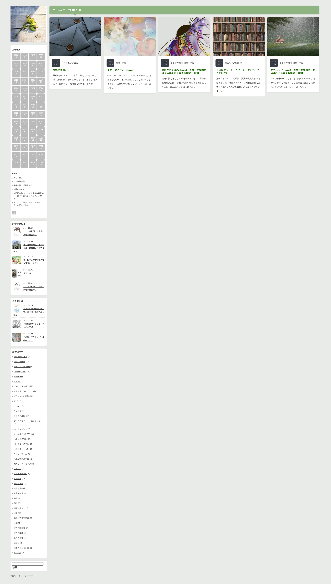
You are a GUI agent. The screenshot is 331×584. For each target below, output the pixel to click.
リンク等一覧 (19, 181)
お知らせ (17, 381)
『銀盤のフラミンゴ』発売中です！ (33, 338)
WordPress (18, 376)
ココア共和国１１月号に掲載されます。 (33, 233)
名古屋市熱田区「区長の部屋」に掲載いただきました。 (28, 248)
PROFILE (17, 178)
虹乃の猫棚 (18, 538)
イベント (17, 406)
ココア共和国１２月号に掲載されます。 (33, 288)
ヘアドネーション (21, 449)
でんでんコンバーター (23, 391)
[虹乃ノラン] (28, 41)
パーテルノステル (21, 444)
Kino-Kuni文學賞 (20, 357)
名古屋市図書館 (20, 474)
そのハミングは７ (21, 386)
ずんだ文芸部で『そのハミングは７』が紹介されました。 (27, 203)
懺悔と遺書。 (60, 70)
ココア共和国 (19, 416)
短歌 (16, 513)
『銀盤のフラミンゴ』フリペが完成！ (33, 325)
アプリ (16, 401)
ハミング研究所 (20, 439)
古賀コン (17, 469)
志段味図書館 (19, 488)
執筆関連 (17, 479)
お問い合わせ (19, 189)
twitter (14, 212)
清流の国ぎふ (19, 508)
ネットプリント (20, 429)
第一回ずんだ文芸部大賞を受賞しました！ (33, 261)
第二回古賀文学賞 (21, 518)
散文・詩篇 (18, 493)
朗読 (16, 503)
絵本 (16, 523)
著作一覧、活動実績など (23, 185)
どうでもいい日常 (21, 396)
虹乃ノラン (16, 576)
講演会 (16, 543)
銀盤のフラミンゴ (21, 548)
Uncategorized (20, 371)
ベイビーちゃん (20, 454)
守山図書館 (18, 484)
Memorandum (19, 362)
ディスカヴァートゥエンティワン (28, 421)
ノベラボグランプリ (22, 434)
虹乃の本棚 (18, 533)
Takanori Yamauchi (22, 367)
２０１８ (27, 273)
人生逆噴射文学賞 (21, 459)
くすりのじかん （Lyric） (121, 70)
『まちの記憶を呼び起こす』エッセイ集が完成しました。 (28, 312)
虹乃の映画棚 (19, 528)
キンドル (17, 411)
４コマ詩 (17, 553)
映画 (16, 498)
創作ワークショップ (22, 464)
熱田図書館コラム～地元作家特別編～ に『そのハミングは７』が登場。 (28, 195)
